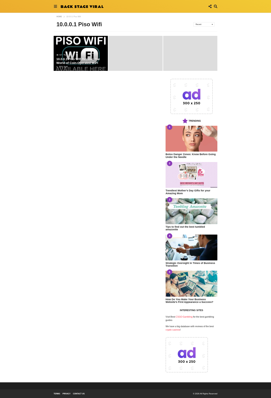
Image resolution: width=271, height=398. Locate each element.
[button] (55, 6)
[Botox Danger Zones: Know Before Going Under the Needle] (191, 139)
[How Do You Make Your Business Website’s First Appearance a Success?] (191, 284)
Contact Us (79, 394)
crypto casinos (173, 330)
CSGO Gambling (184, 317)
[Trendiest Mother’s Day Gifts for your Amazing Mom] (191, 175)
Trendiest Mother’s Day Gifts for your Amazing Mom (188, 192)
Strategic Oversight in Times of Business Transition (190, 264)
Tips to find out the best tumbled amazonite (185, 228)
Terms (57, 394)
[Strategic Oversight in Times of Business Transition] (191, 247)
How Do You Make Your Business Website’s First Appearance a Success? (189, 300)
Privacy (67, 394)
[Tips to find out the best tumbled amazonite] (191, 211)
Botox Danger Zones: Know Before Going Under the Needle (191, 155)
